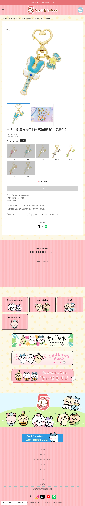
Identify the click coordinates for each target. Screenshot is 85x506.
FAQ (42, 474)
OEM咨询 (43, 484)
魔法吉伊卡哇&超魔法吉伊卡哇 (51, 215)
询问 (42, 479)
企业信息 (42, 464)
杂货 (27, 215)
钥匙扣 (35, 215)
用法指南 (42, 469)
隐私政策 (42, 455)
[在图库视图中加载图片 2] (42, 115)
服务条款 (42, 450)
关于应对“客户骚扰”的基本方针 (42, 489)
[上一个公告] (4, 2)
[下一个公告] (81, 2)
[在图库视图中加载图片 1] (18, 115)
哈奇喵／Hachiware (14, 215)
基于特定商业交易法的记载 (42, 460)
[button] (3, 10)
